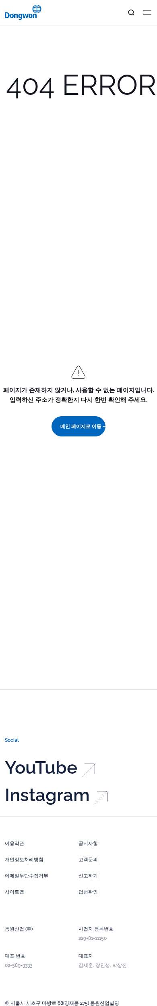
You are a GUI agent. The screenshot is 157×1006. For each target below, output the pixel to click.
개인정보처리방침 (24, 859)
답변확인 (88, 892)
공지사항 (88, 843)
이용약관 (14, 843)
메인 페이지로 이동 (80, 426)
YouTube (41, 767)
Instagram (47, 795)
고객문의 (88, 859)
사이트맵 (14, 892)
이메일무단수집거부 (26, 876)
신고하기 (88, 876)
